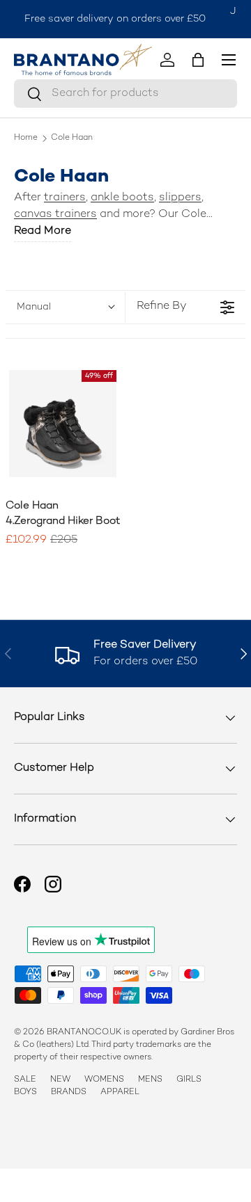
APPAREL (119, 1092)
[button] (198, 60)
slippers (180, 198)
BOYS (25, 1092)
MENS (150, 1079)
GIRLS (188, 1079)
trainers (65, 198)
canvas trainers (55, 215)
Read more (42, 231)
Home (26, 138)
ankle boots (122, 198)
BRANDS (68, 1092)
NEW (60, 1079)
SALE (25, 1079)
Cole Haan (72, 138)
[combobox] (125, 93)
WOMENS (104, 1079)
